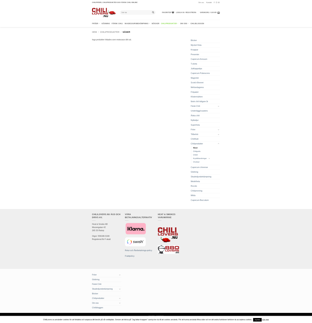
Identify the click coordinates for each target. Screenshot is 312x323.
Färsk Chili (117, 23)
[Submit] (153, 12)
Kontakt (209, 2)
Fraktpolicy (129, 256)
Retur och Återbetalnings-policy (138, 250)
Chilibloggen (197, 23)
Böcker (155, 23)
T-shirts (194, 64)
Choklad (196, 162)
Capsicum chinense (199, 167)
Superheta (195, 125)
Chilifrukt (194, 139)
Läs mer (265, 319)
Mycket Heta (196, 45)
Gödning (106, 23)
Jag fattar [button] (257, 319)
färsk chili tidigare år (199, 101)
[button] (186, 12)
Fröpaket (194, 92)
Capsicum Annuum (199, 59)
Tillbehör (194, 134)
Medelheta (195, 181)
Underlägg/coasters (199, 111)
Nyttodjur (195, 120)
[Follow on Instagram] (216, 2)
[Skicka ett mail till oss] (218, 2)
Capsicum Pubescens (200, 73)
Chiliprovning (196, 191)
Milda (193, 195)
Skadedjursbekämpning (136, 23)
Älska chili (195, 116)
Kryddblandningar (200, 158)
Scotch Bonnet (197, 83)
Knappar (194, 50)
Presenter (195, 54)
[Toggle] (218, 106)
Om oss (201, 2)
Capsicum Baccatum (200, 200)
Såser (195, 148)
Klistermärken (197, 97)
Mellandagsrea (197, 87)
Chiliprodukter (169, 23)
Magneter (195, 78)
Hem (94, 32)
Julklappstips (196, 69)
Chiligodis (196, 151)
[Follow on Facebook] (214, 2)
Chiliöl (195, 155)
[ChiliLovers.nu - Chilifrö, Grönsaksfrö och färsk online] (104, 12)
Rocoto (194, 186)
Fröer (95, 23)
